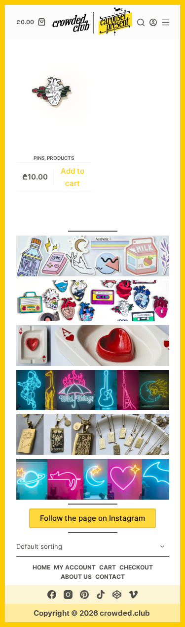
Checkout (136, 567)
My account (75, 567)
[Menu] (165, 22)
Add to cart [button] (72, 177)
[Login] (153, 22)
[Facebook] (51, 594)
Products (60, 158)
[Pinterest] (84, 594)
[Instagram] (68, 594)
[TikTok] (100, 594)
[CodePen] (116, 594)
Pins (39, 158)
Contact (110, 576)
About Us (76, 576)
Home (41, 567)
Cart (107, 567)
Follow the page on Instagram (92, 518)
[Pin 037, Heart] (54, 92)
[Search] (141, 22)
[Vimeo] (133, 594)
